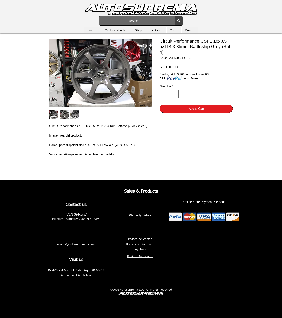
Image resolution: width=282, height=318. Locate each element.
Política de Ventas (140, 239)
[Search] (179, 20)
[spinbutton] (169, 94)
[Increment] (175, 94)
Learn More (190, 78)
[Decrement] (163, 94)
